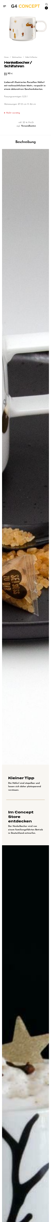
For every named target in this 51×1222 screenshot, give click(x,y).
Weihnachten (17, 57)
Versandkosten (28, 126)
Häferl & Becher (31, 57)
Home (6, 57)
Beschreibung (25, 142)
